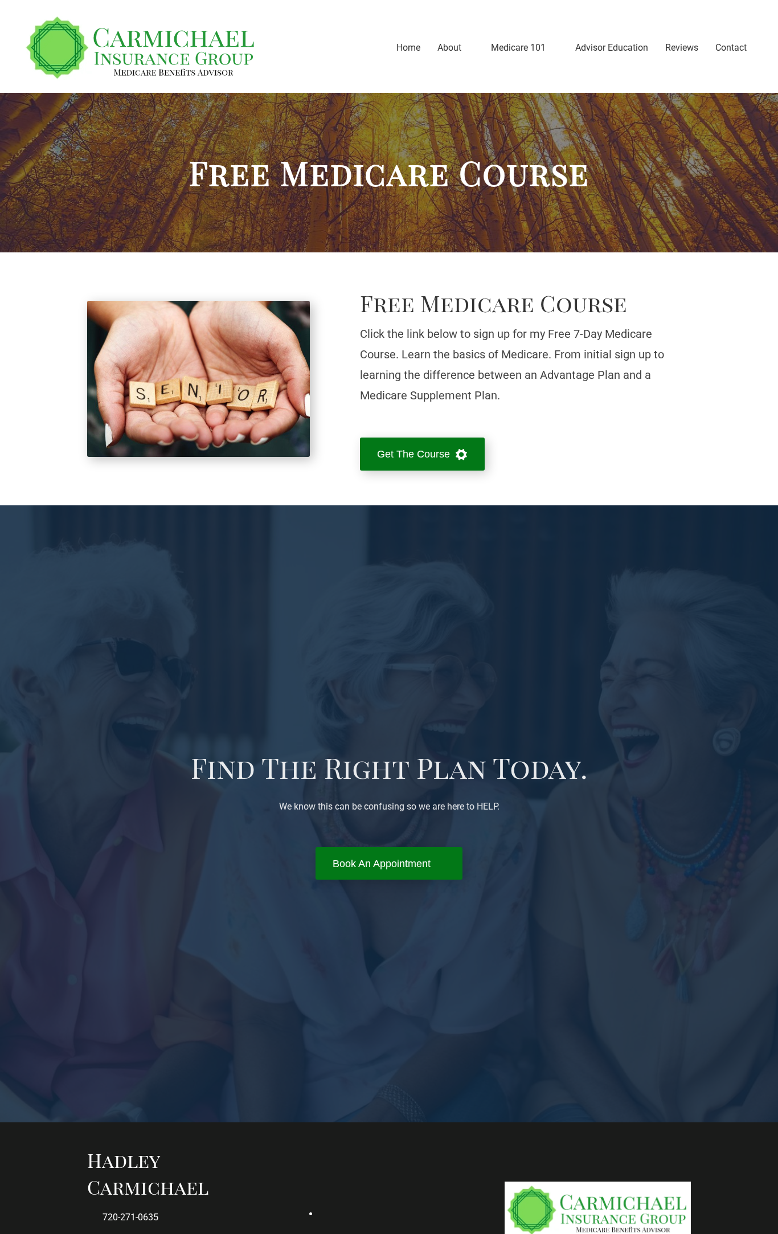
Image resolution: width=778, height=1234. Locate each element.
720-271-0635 (130, 1217)
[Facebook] (400, 1213)
